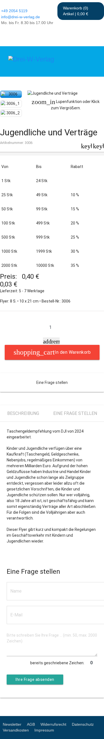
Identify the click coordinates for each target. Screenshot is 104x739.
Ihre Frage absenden (35, 679)
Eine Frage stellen (52, 382)
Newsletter (12, 724)
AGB (31, 724)
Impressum (44, 730)
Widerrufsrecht (53, 724)
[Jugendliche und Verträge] (65, 93)
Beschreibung (23, 413)
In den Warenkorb (73, 352)
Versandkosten (16, 730)
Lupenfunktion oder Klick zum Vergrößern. (66, 104)
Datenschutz (83, 724)
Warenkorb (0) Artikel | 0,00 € (75, 11)
